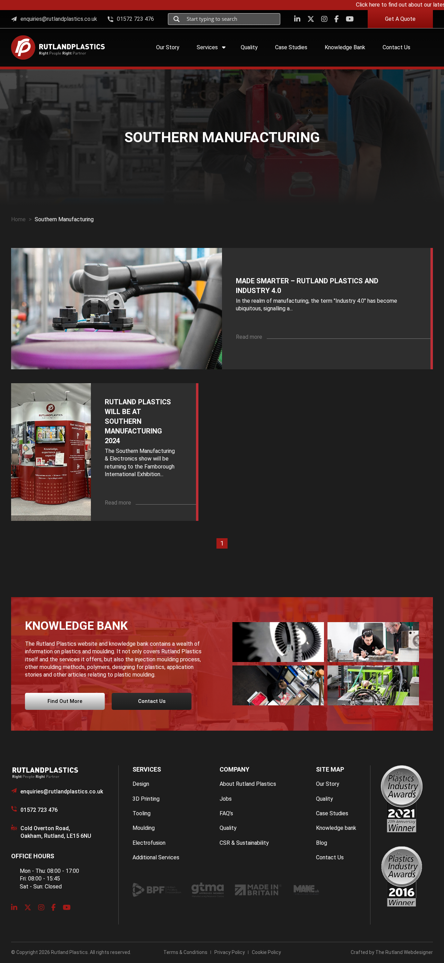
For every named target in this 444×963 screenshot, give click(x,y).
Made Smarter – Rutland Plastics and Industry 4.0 (307, 286)
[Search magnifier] (176, 19)
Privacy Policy (229, 952)
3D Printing (146, 799)
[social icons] (297, 19)
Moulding (144, 828)
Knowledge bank (336, 828)
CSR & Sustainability (244, 843)
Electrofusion (149, 843)
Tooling (142, 813)
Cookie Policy (266, 952)
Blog (321, 843)
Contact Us (330, 857)
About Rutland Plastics (248, 784)
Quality (228, 828)
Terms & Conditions (185, 952)
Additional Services (156, 857)
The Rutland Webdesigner (404, 952)
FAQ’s (226, 813)
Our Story (327, 784)
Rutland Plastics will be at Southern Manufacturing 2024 (138, 421)
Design (141, 784)
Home (18, 219)
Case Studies (332, 813)
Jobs (226, 799)
